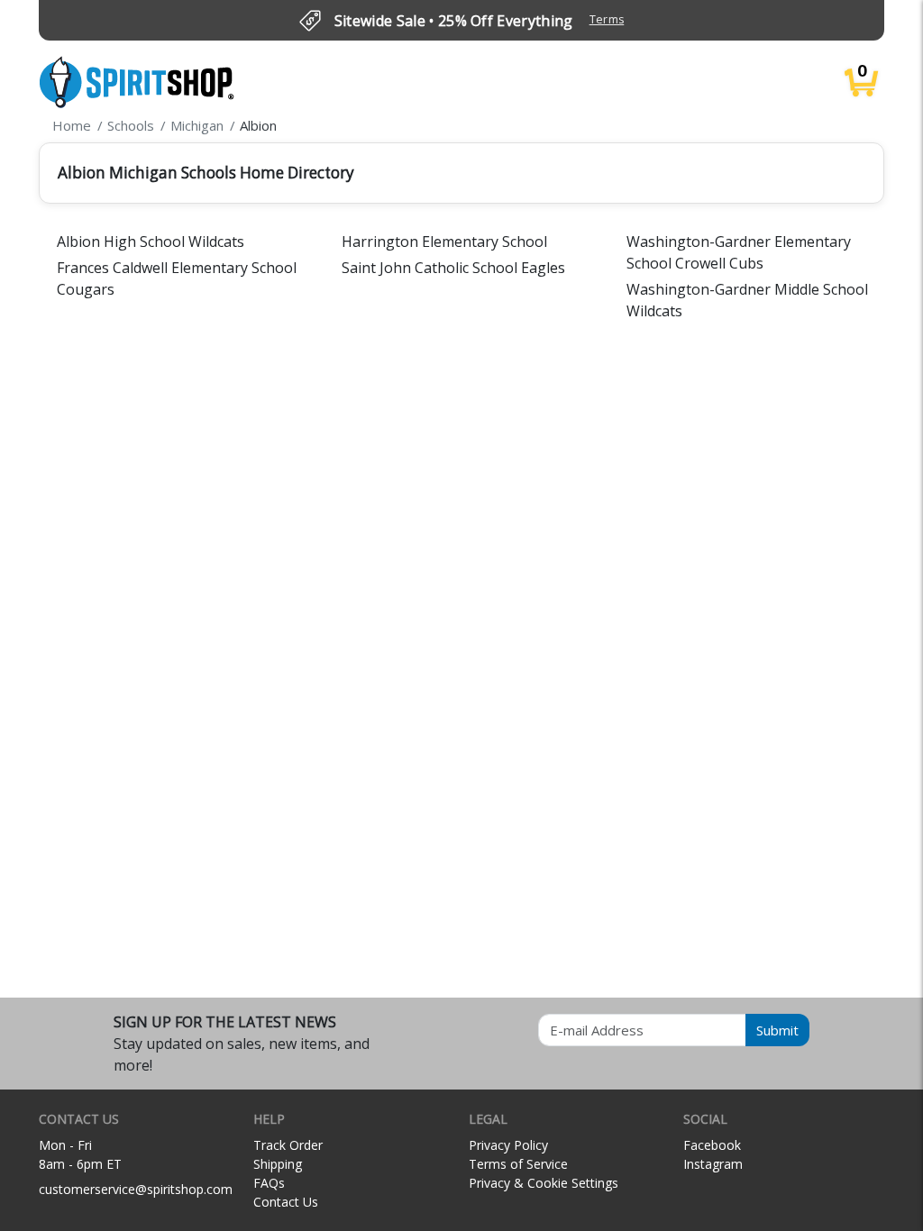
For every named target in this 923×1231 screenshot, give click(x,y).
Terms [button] (607, 19)
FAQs (269, 1182)
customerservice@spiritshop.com (136, 1189)
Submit (777, 1030)
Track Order (288, 1144)
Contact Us (285, 1201)
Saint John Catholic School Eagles (453, 268)
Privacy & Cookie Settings (543, 1182)
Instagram (713, 1163)
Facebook (712, 1144)
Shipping (277, 1163)
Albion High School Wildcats (150, 241)
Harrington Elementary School (444, 241)
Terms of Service (518, 1163)
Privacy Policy (508, 1144)
